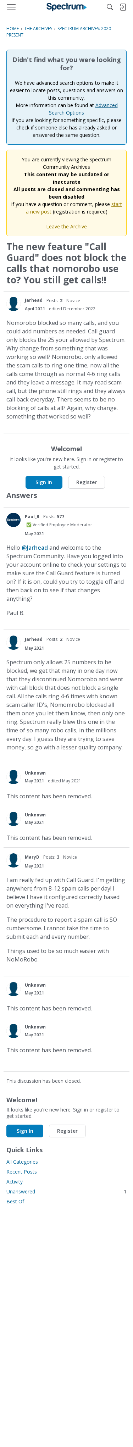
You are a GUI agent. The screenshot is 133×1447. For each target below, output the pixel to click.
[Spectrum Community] (66, 7)
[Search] (110, 7)
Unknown (35, 773)
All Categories (22, 1161)
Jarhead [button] (34, 300)
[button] (13, 304)
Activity (14, 1181)
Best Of (15, 1201)
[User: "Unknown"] (13, 777)
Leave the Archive (66, 226)
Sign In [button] (43, 482)
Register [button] (86, 482)
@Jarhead (35, 547)
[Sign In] (122, 7)
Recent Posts (21, 1171)
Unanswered (66, 1191)
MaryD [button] (32, 857)
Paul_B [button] (32, 517)
